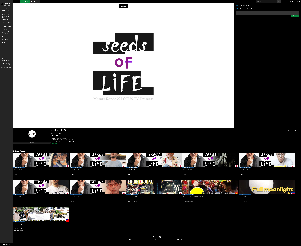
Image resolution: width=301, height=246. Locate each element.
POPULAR (5, 10)
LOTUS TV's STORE (6, 17)
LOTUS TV (5, 14)
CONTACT (4, 55)
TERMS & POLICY (6, 60)
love (237, 8)
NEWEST (5, 8)
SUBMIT (295, 15)
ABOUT (3, 58)
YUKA (237, 6)
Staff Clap (6, 19)
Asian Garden (7, 22)
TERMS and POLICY (181, 239)
